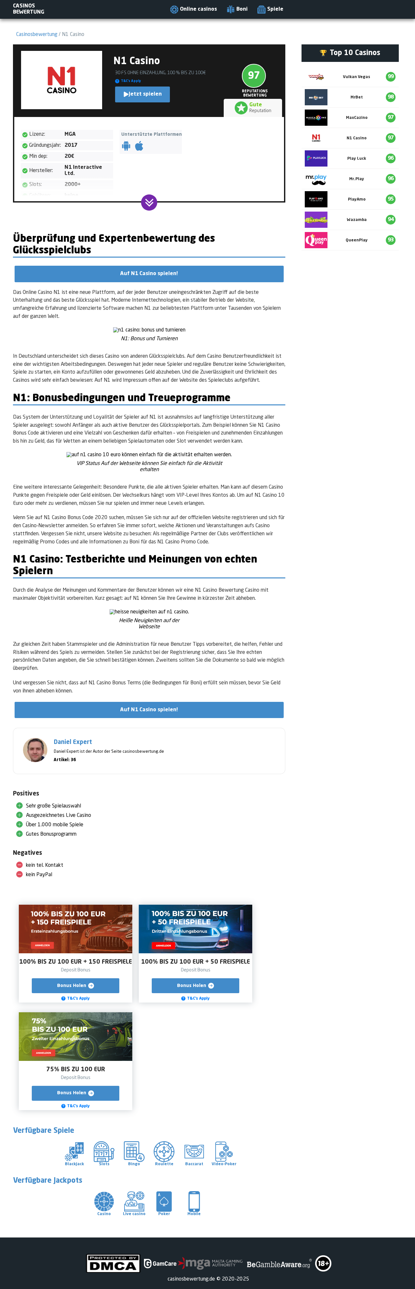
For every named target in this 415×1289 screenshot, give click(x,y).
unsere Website (104, 534)
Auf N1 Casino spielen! (149, 273)
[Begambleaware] (278, 1263)
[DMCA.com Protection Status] (113, 1263)
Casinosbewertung (36, 34)
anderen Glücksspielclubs (157, 356)
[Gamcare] (160, 1263)
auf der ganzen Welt (35, 316)
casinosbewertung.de (191, 1279)
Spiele (275, 9)
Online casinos (198, 9)
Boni (242, 9)
